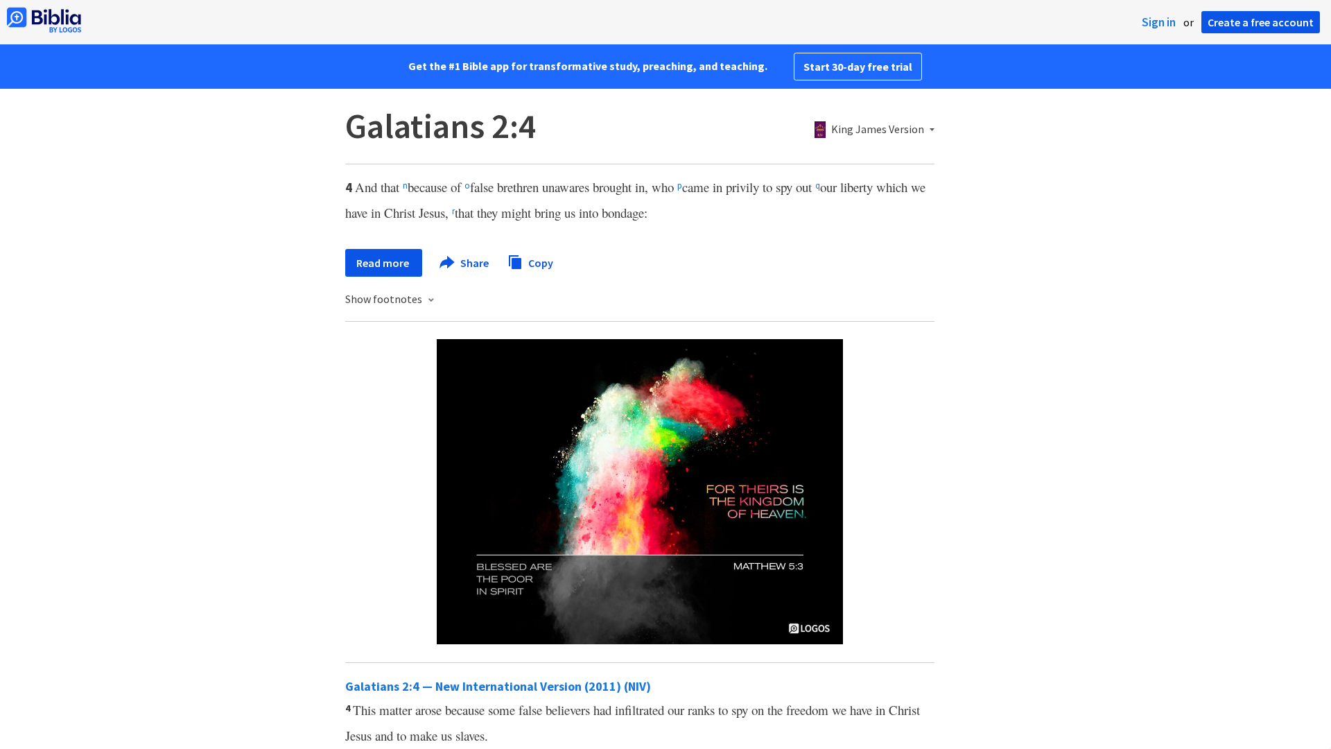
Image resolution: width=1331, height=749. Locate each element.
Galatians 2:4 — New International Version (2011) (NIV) (498, 686)
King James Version (877, 129)
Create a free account (1261, 22)
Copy (539, 262)
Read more (383, 263)
